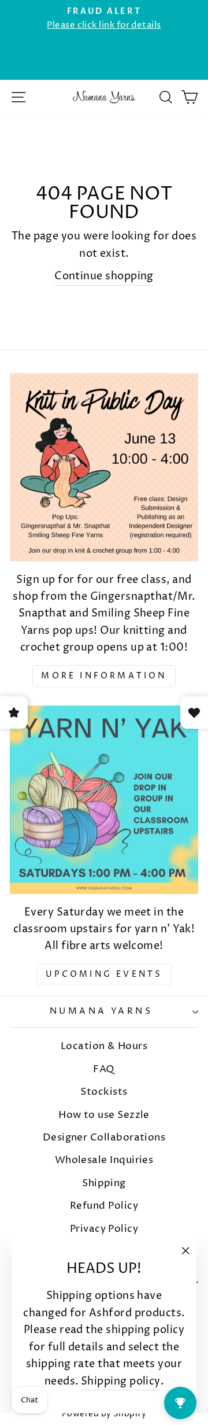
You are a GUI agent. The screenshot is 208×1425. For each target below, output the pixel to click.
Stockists (103, 1092)
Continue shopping (104, 276)
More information (103, 675)
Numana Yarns (101, 1011)
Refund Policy (104, 1206)
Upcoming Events (104, 974)
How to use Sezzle (104, 1115)
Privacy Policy (104, 1229)
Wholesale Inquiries (104, 1160)
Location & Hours (104, 1046)
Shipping (104, 1183)
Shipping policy (121, 1381)
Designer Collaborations (104, 1138)
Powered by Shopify (104, 1413)
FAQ (103, 1069)
